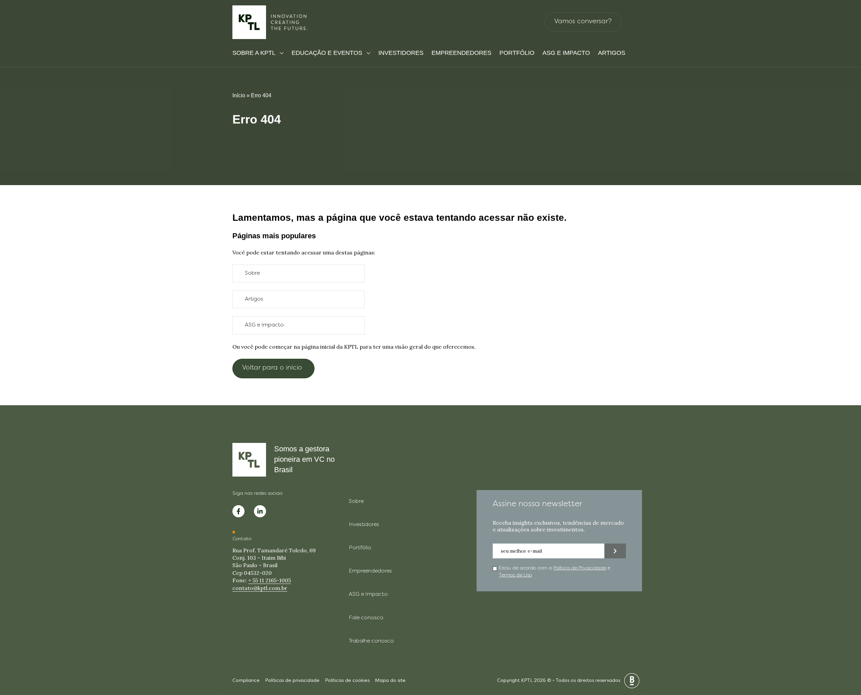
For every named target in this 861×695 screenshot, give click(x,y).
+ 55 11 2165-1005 (269, 580)
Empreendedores (461, 52)
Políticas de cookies (347, 681)
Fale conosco (366, 618)
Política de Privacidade (579, 568)
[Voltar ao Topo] (844, 655)
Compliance (246, 681)
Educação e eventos (327, 52)
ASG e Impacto (566, 52)
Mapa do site (390, 681)
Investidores (400, 52)
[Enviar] (615, 551)
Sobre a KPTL (253, 52)
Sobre (252, 273)
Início (238, 95)
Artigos (611, 52)
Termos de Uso (515, 575)
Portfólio (516, 52)
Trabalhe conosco (371, 641)
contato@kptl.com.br (259, 588)
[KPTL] (270, 22)
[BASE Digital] (631, 680)
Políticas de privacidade (292, 681)
